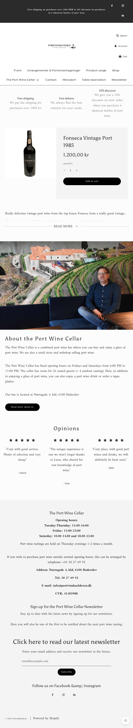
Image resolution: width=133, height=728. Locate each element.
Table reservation (94, 79)
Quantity (68, 163)
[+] (77, 170)
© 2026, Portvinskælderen (16, 719)
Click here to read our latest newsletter (66, 641)
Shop (115, 70)
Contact (51, 79)
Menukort (69, 79)
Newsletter (119, 79)
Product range (96, 70)
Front (18, 70)
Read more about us (22, 407)
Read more (64, 226)
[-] (64, 170)
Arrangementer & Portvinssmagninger (53, 70)
